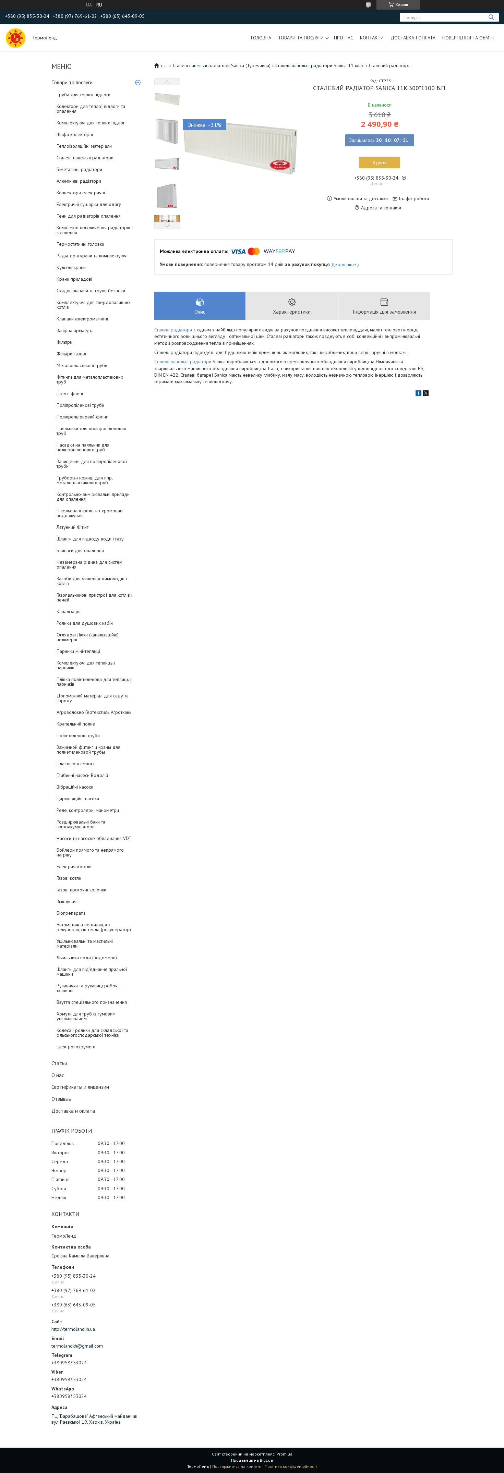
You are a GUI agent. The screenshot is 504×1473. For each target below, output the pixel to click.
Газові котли (69, 878)
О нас (57, 1075)
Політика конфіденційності (291, 1466)
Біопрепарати (71, 913)
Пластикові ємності (76, 763)
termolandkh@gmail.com (77, 1346)
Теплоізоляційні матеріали (84, 146)
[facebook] (418, 394)
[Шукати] (491, 17)
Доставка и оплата (73, 1111)
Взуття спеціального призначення (92, 1002)
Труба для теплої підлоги (83, 95)
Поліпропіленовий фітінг (82, 417)
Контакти (372, 38)
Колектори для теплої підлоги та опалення (91, 108)
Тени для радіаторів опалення (89, 216)
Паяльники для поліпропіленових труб (91, 430)
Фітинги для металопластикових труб (90, 379)
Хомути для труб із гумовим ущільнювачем (86, 1016)
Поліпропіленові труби (80, 405)
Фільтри (64, 342)
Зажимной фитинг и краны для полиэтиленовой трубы (88, 749)
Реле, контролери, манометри (88, 810)
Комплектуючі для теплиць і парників (86, 665)
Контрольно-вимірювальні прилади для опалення (93, 496)
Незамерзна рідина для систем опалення (89, 564)
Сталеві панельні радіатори (85, 158)
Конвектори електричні (81, 193)
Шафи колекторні (75, 134)
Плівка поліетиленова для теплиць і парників (94, 681)
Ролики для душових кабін (85, 623)
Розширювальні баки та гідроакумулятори (81, 824)
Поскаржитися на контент (237, 1466)
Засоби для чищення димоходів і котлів (92, 580)
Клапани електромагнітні (82, 319)
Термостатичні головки (80, 244)
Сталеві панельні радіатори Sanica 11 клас (319, 65)
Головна (261, 38)
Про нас (343, 38)
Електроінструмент (76, 1047)
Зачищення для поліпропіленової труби (92, 463)
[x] (426, 394)
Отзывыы (61, 1099)
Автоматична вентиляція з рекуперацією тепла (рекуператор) (94, 927)
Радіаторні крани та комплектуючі (92, 256)
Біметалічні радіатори (79, 169)
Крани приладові (74, 279)
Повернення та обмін (468, 38)
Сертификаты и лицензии (80, 1087)
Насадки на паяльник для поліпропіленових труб (83, 447)
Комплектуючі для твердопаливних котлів (94, 304)
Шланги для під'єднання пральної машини (92, 971)
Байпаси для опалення (80, 550)
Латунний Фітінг (72, 527)
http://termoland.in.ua (73, 1329)
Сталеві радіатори (173, 330)
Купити (380, 162)
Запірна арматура (75, 330)
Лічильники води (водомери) (87, 957)
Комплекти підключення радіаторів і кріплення (95, 229)
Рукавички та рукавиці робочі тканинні (88, 988)
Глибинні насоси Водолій (82, 775)
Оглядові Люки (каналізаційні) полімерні (88, 637)
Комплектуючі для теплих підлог (91, 123)
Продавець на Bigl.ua (252, 1460)
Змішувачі (67, 901)
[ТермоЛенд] (15, 38)
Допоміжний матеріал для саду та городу (93, 698)
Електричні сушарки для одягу (89, 204)
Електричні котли (74, 866)
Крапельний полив (76, 724)
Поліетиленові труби (78, 735)
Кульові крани (71, 267)
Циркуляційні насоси (78, 798)
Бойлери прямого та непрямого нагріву (90, 852)
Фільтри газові (71, 354)
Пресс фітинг (70, 393)
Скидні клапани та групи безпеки (91, 291)
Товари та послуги (301, 38)
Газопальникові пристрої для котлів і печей (94, 597)
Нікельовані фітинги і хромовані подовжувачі (90, 513)
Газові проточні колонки (81, 890)
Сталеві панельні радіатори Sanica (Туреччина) (222, 65)
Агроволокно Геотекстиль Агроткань (94, 712)
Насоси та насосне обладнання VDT (94, 838)
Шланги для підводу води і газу (90, 539)
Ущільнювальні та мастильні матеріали (85, 943)
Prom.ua (284, 1454)
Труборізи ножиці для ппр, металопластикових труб (84, 480)
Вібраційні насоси (75, 787)
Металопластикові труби (82, 365)
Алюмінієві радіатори (79, 181)
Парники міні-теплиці (78, 651)
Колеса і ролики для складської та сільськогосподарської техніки (92, 1032)
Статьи (59, 1063)
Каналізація (69, 611)
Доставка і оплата (413, 38)
